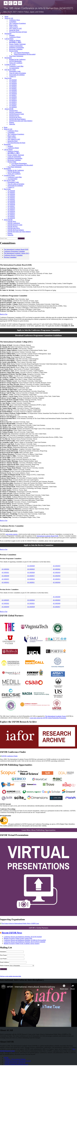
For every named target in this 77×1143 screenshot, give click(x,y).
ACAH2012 (13, 104)
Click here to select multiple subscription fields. (10, 976)
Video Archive (13, 27)
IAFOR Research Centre (16, 114)
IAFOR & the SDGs (15, 117)
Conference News (14, 20)
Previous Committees (10, 257)
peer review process (12, 534)
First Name (3, 955)
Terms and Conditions (15, 63)
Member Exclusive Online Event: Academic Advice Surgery (22, 943)
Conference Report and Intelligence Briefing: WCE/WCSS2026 (23, 936)
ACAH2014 (13, 100)
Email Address (4, 962)
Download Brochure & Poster (18, 32)
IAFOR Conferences (15, 112)
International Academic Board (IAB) (47, 536)
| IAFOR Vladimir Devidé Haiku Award (16, 1064)
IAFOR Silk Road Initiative (17, 119)
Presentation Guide (14, 71)
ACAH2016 (13, 97)
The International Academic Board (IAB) (16, 249)
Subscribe (12, 124)
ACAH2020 (13, 90)
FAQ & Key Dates (10, 69)
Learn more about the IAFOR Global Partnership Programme (48, 718)
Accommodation (14, 68)
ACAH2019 (13, 92)
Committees (12, 21)
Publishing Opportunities (16, 47)
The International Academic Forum (55, 716)
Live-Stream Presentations (21, 52)
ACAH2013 (13, 102)
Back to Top (3, 314)
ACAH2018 (13, 93)
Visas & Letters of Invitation (17, 73)
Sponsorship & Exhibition (17, 75)
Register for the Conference (17, 59)
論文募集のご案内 (15, 42)
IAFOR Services (14, 115)
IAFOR (6, 1057)
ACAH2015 (13, 98)
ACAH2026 (13, 80)
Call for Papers (9, 38)
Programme (8, 33)
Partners (11, 122)
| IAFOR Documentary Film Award (14, 1062)
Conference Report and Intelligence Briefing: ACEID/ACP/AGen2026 (25, 940)
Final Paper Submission (16, 56)
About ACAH (9, 18)
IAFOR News (13, 110)
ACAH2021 (13, 88)
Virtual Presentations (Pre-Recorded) (24, 54)
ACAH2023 (13, 85)
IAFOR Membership (15, 61)
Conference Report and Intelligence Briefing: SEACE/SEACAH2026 (24, 942)
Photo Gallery (13, 25)
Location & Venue (10, 64)
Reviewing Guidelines (15, 49)
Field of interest (4, 965)
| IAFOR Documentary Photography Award (17, 1061)
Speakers (12, 35)
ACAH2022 (13, 86)
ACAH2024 (13, 83)
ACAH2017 (13, 95)
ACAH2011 (13, 105)
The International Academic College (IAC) (16, 253)
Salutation (3, 951)
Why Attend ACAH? (15, 28)
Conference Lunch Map (16, 66)
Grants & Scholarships (16, 46)
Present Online (13, 51)
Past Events (8, 78)
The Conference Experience (17, 23)
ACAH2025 (13, 81)
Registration (8, 57)
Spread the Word (14, 30)
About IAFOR (9, 109)
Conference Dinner (15, 37)
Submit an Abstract (14, 40)
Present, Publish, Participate (17, 44)
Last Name (3, 958)
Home (6, 16)
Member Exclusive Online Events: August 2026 (18, 938)
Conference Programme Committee (14, 251)
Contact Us (12, 76)
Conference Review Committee (13, 255)
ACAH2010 (13, 107)
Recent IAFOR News (12, 932)
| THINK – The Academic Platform (15, 1059)
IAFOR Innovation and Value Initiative (20, 121)
